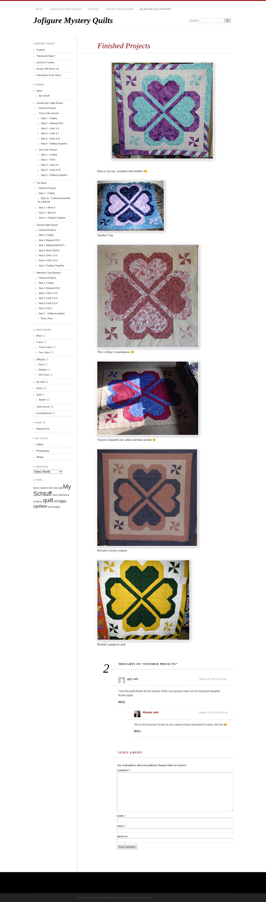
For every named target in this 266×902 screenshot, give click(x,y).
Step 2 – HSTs (48, 159)
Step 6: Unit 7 (45, 308)
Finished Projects (47, 108)
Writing (39, 457)
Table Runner (43, 406)
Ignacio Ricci (144, 897)
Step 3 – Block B (47, 212)
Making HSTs (43, 428)
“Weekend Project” (45, 56)
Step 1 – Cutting (49, 118)
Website (122, 836)
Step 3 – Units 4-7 (50, 165)
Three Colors (45, 347)
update (40, 506)
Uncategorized (43, 413)
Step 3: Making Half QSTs (52, 245)
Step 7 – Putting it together (52, 313)
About (39, 9)
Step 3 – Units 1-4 (50, 128)
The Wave (93, 9)
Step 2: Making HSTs (49, 240)
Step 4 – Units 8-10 (50, 170)
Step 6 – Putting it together (54, 143)
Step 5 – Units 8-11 (50, 138)
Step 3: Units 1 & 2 (48, 293)
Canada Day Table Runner (65, 9)
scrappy (60, 501)
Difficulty (40, 359)
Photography (42, 451)
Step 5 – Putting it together (54, 175)
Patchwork (63, 495)
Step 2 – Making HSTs (52, 123)
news (55, 495)
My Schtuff (44, 95)
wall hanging (54, 507)
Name (121, 816)
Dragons (40, 49)
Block (39, 335)
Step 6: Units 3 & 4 (48, 260)
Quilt (38, 394)
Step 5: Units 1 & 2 (48, 255)
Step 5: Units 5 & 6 (48, 303)
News (39, 388)
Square (42, 399)
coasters (43, 488)
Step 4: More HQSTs (49, 250)
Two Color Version (48, 149)
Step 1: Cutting (46, 235)
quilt (48, 500)
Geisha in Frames (45, 62)
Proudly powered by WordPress (95, 897)
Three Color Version (49, 113)
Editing (39, 444)
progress (37, 501)
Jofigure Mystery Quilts (73, 20)
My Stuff (40, 382)
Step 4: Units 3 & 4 (48, 298)
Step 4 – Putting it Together (52, 217)
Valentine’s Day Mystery (155, 9)
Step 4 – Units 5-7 (50, 133)
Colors (39, 342)
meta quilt (57, 488)
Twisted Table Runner (119, 9)
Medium (43, 369)
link (50, 488)
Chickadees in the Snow (48, 75)
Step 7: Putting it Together (51, 265)
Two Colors (44, 352)
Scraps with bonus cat (47, 68)
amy (129, 678)
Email (121, 826)
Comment (124, 770)
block (36, 488)
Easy (41, 364)
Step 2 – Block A (47, 207)
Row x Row (47, 318)
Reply (121, 702)
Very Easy (44, 374)
